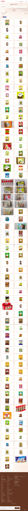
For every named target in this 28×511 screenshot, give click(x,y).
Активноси (3, 6)
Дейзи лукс (8, 483)
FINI (1, 490)
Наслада (2, 489)
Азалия (2, 477)
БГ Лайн (8, 484)
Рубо (1, 482)
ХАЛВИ (2, 497)
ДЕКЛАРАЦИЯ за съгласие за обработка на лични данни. (3, 501)
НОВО (8, 476)
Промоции (2, 476)
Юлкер (2, 483)
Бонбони (2, 496)
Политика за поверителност (9, 500)
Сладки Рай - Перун (3, 481)
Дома (8, 495)
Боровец (2, 484)
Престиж (8, 477)
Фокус (2, 488)
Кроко (8, 488)
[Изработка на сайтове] (24, 509)
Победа (8, 481)
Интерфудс (8, 490)
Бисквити (8, 497)
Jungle (8, 496)
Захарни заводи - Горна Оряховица (3, 479)
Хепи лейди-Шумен (9, 489)
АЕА (7, 482)
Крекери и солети (3, 495)
